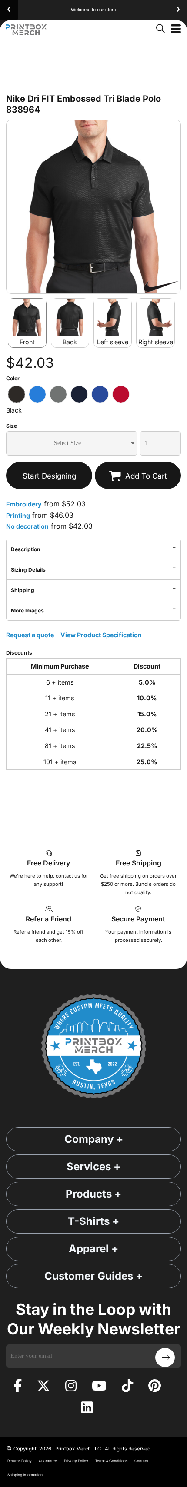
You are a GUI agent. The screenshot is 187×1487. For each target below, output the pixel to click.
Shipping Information (25, 1475)
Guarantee (48, 1461)
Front (27, 342)
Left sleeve (112, 342)
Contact (141, 1461)
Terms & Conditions (111, 1461)
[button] (159, 27)
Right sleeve (155, 342)
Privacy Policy (76, 1461)
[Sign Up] (165, 1357)
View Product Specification (101, 635)
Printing (18, 515)
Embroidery (24, 504)
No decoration (27, 526)
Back (70, 342)
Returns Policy (19, 1461)
